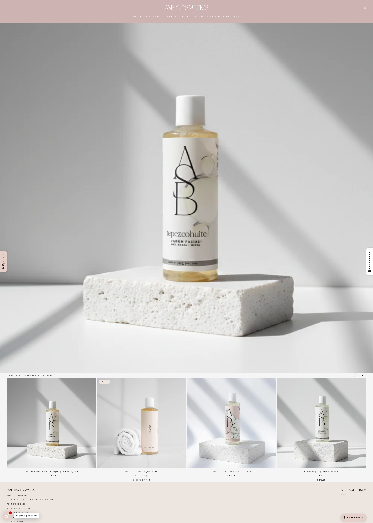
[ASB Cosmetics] (186, 7)
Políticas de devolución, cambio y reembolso (30, 500)
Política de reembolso (18, 508)
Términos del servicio (18, 517)
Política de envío (15, 521)
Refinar (48, 376)
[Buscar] (8, 7)
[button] (357, 375)
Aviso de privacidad (17, 495)
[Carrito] (365, 7)
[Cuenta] (360, 7)
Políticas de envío (16, 504)
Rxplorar (15, 376)
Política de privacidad (18, 513)
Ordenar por (32, 376)
